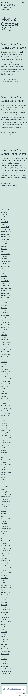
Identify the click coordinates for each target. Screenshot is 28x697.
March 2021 (4, 369)
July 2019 (4, 418)
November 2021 (6, 349)
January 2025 (5, 256)
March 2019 (4, 428)
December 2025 (6, 229)
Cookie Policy (7, 690)
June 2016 (4, 509)
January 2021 (5, 374)
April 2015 (4, 536)
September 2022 (6, 325)
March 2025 (4, 251)
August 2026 (5, 209)
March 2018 (4, 457)
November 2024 (6, 261)
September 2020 (6, 384)
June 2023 (4, 303)
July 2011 (4, 627)
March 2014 (4, 558)
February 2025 (5, 254)
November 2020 (6, 379)
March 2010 (4, 661)
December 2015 (6, 523)
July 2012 (4, 597)
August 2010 (5, 654)
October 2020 (5, 381)
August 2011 (4, 624)
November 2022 (6, 320)
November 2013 (6, 568)
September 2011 (6, 622)
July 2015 (4, 531)
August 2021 (5, 357)
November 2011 (6, 617)
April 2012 (4, 605)
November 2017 (6, 467)
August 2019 (5, 415)
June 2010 (4, 659)
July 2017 (4, 477)
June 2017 (4, 479)
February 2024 (5, 283)
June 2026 (4, 214)
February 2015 (5, 541)
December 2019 (6, 406)
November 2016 (6, 496)
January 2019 (5, 433)
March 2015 (4, 538)
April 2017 (4, 484)
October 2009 (5, 673)
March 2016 (4, 516)
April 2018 (4, 455)
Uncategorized (14, 81)
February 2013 (5, 580)
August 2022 (5, 327)
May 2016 (4, 511)
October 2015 (5, 526)
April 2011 (4, 634)
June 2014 (4, 555)
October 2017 (5, 469)
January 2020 (5, 403)
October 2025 (5, 234)
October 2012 (5, 590)
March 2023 (4, 310)
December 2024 (6, 258)
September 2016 (6, 501)
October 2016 (5, 499)
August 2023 (5, 298)
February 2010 (5, 663)
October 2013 (5, 570)
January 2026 (5, 227)
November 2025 (6, 231)
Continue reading (7, 74)
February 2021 (5, 371)
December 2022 (6, 317)
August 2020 (5, 386)
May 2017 (4, 482)
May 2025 (4, 246)
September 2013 (6, 573)
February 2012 (5, 609)
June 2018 (4, 450)
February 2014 (5, 560)
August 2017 (5, 474)
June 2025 (4, 244)
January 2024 (5, 285)
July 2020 (4, 388)
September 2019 (6, 413)
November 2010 (6, 646)
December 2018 (6, 435)
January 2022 (5, 344)
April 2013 (4, 575)
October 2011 (5, 619)
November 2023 (6, 290)
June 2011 (4, 629)
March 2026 (4, 222)
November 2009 (6, 671)
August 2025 (5, 239)
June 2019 (4, 420)
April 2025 (4, 249)
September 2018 (6, 442)
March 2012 (4, 607)
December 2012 (6, 585)
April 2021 (4, 366)
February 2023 (5, 312)
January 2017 (5, 492)
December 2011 (5, 614)
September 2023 (6, 295)
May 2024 (4, 276)
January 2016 (5, 521)
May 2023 (4, 305)
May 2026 (4, 217)
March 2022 (4, 339)
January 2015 (5, 543)
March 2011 (4, 636)
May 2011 (4, 632)
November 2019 (6, 408)
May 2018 (4, 452)
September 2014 (6, 550)
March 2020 (4, 398)
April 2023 (4, 308)
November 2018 (6, 438)
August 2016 (5, 504)
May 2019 (4, 423)
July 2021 (4, 359)
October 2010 (5, 649)
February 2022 (5, 342)
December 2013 (6, 565)
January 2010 (5, 666)
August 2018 (5, 445)
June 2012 (4, 600)
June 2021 (4, 362)
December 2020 (6, 376)
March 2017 (4, 487)
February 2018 (5, 460)
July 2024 (4, 271)
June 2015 (4, 533)
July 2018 (4, 447)
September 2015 (6, 528)
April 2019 (4, 425)
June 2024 (4, 273)
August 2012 (5, 595)
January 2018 (5, 462)
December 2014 (6, 546)
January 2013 (5, 582)
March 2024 (5, 281)
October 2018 (5, 440)
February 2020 (5, 401)
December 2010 (6, 644)
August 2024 (5, 268)
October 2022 (5, 322)
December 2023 (6, 288)
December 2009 (6, 668)
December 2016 (6, 494)
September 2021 (6, 354)
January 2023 (5, 315)
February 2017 (5, 489)
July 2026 (4, 212)
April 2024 (4, 278)
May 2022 (4, 335)
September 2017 (6, 472)
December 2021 (6, 347)
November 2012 (6, 587)
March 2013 (4, 578)
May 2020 (4, 393)
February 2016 (5, 519)
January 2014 (5, 563)
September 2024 (6, 266)
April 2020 (4, 396)
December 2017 (6, 465)
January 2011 (5, 641)
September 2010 (6, 651)
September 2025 (6, 236)
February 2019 (5, 430)
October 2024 (5, 263)
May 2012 (4, 602)
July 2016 (4, 506)
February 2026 (5, 224)
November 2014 (6, 548)
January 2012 (5, 612)
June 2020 (4, 391)
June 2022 (4, 332)
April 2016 (4, 514)
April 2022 (4, 337)
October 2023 (5, 293)
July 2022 (4, 330)
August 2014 (5, 553)
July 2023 (4, 300)
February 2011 (5, 639)
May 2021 (4, 364)
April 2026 (4, 219)
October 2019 (5, 411)
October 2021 (5, 352)
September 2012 (6, 592)
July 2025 (4, 241)
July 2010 (4, 656)
